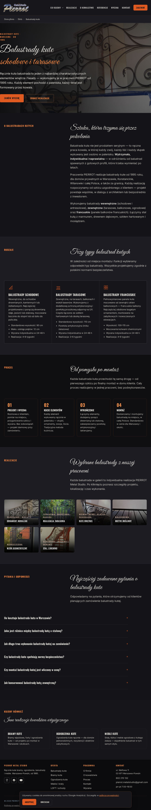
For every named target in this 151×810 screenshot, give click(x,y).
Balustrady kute (59, 771)
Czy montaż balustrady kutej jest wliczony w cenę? (32, 670)
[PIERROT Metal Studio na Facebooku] (14, 780)
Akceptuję (29, 802)
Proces (86, 779)
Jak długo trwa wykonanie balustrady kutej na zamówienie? (37, 644)
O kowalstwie (87, 7)
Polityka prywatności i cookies (17, 805)
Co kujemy (55, 7)
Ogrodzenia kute (59, 779)
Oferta (20, 19)
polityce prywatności (109, 795)
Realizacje (71, 7)
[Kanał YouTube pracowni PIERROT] (21, 780)
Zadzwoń (140, 7)
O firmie (87, 771)
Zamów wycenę (12, 98)
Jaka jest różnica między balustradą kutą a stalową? (33, 631)
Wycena (115, 7)
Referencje (102, 7)
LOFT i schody (58, 788)
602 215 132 (122, 778)
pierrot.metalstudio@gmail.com (132, 782)
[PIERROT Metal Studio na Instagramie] (7, 780)
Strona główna (9, 19)
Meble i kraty (57, 784)
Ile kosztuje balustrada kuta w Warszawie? (27, 618)
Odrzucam (45, 802)
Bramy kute (56, 775)
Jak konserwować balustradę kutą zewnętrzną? (30, 683)
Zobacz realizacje (40, 98)
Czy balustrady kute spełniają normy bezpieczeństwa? (34, 657)
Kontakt (126, 7)
